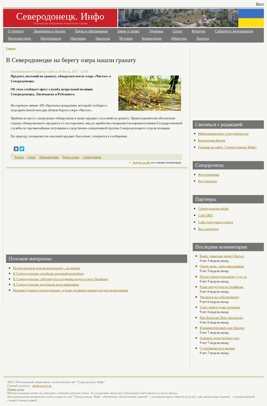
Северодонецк (92, 157)
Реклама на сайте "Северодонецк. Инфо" (227, 147)
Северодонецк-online (213, 208)
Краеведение (152, 38)
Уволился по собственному (219, 297)
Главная (10, 48)
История (125, 38)
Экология (102, 38)
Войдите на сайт (141, 162)
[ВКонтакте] (16, 148)
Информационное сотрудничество (223, 133)
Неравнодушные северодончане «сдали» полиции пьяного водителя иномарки (70, 290)
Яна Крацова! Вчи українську (222, 317)
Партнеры (78, 38)
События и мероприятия (234, 31)
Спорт (177, 31)
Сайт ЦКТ (205, 215)
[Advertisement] (52, 209)
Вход (260, 4)
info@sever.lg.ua (41, 385)
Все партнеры (208, 228)
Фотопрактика (208, 174)
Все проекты (207, 181)
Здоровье (156, 31)
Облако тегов (15, 389)
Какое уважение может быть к (222, 256)
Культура (198, 31)
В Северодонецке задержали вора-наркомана (46, 284)
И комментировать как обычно (222, 327)
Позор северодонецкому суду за (223, 276)
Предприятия (50, 38)
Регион (19, 157)
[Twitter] (22, 148)
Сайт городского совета (215, 222)
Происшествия (19, 38)
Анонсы (202, 38)
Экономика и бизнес (49, 31)
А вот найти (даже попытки (220, 307)
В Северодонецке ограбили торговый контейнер (48, 273)
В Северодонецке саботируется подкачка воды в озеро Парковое (60, 278)
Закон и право (128, 31)
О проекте (16, 31)
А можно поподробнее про (219, 338)
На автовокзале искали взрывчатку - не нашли (46, 268)
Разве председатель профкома (221, 286)
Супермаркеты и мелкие (217, 348)
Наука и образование (91, 31)
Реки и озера (71, 157)
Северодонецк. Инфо (60, 15)
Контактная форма (211, 140)
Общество (179, 38)
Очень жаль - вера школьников (222, 266)
